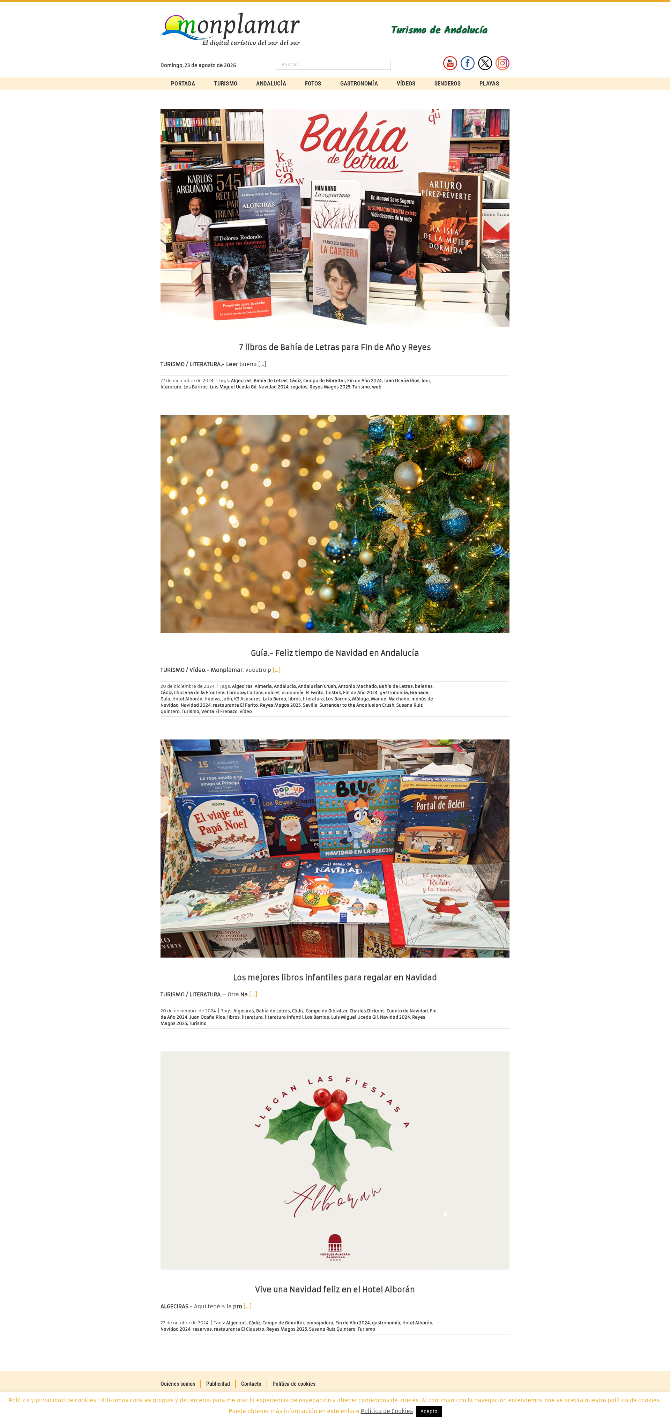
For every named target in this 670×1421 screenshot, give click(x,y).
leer (426, 380)
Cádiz (295, 380)
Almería (263, 686)
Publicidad (218, 1384)
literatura (171, 386)
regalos (299, 386)
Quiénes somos (178, 1384)
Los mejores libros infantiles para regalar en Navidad (335, 977)
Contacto (251, 1384)
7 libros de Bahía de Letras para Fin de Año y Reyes (335, 347)
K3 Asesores (247, 698)
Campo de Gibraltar (324, 380)
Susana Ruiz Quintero (332, 1329)
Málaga (360, 698)
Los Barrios (196, 386)
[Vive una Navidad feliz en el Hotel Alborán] (335, 1160)
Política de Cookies (387, 1411)
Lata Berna (274, 698)
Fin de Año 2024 (364, 380)
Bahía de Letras (271, 380)
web (376, 386)
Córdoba (236, 692)
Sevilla (310, 705)
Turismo (361, 386)
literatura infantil (284, 1017)
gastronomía (394, 692)
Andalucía (285, 686)
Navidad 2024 (274, 386)
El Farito (314, 692)
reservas (202, 1329)
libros (294, 698)
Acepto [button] (429, 1411)
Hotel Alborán (187, 698)
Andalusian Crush (317, 686)
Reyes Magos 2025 (330, 386)
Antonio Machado (357, 686)
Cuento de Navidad (407, 1010)
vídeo (246, 711)
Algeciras (241, 380)
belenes (424, 686)
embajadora (319, 1322)
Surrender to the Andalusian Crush (357, 705)
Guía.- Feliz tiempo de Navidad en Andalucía (335, 653)
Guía (165, 698)
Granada (419, 692)
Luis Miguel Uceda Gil (233, 386)
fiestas (333, 692)
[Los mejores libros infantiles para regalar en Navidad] (335, 848)
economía (293, 692)
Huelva (212, 698)
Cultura (255, 692)
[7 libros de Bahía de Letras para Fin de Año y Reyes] (335, 218)
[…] (277, 670)
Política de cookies (294, 1384)
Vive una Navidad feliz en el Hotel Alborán (335, 1289)
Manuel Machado (390, 698)
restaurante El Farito (235, 705)
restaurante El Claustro (239, 1329)
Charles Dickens (367, 1010)
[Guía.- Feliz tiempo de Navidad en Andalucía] (335, 524)
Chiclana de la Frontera (199, 692)
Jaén (227, 698)
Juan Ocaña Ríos (401, 380)
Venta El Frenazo (219, 711)
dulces (272, 692)
